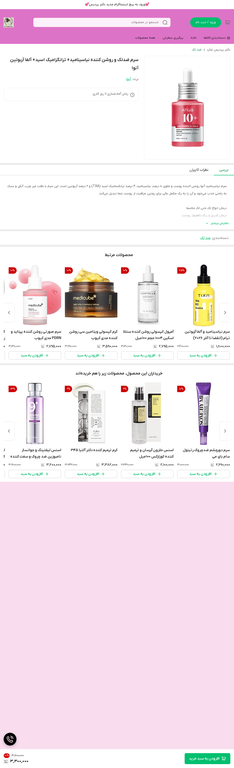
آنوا (128, 79)
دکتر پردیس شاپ (218, 50)
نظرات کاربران (198, 170)
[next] (8, 312)
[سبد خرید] (227, 22)
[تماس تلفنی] (10, 739)
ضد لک (197, 50)
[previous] (225, 312)
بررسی (224, 170)
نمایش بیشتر (220, 223)
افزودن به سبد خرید (204, 758)
